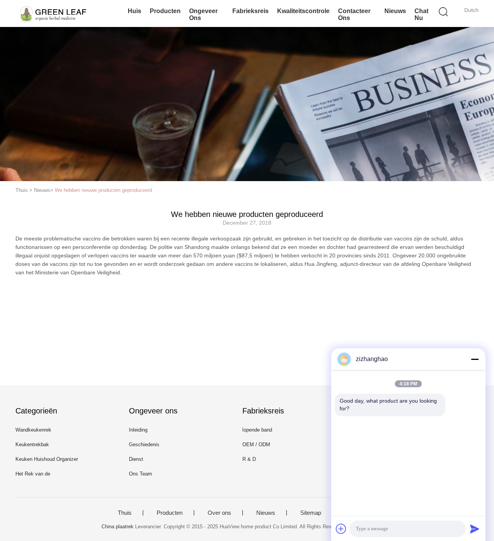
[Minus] (474, 359)
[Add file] (341, 528)
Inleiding (138, 430)
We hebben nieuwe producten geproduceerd (103, 190)
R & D (249, 459)
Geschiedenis (144, 444)
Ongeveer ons (203, 14)
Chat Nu (421, 14)
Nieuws (395, 11)
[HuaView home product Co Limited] (53, 13)
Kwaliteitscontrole (303, 11)
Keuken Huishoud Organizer (46, 459)
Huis (134, 11)
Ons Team (140, 474)
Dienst (136, 459)
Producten (165, 11)
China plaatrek (118, 526)
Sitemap (310, 513)
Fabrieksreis (250, 11)
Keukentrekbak (32, 444)
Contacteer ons (354, 14)
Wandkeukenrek (33, 430)
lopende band (257, 430)
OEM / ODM (256, 444)
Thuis (125, 513)
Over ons (219, 513)
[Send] (475, 528)
